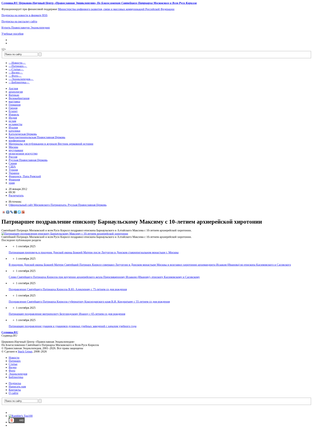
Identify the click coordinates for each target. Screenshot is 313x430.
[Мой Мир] (15, 212)
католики (14, 130)
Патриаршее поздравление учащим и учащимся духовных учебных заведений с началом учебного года (72, 326)
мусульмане (16, 150)
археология (16, 91)
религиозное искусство (23, 153)
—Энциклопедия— (21, 79)
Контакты (15, 389)
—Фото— (15, 75)
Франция (14, 179)
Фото (12, 370)
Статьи (13, 364)
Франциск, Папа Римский (25, 176)
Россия (13, 156)
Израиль (14, 114)
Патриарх (15, 360)
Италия (13, 127)
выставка (14, 101)
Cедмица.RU (9, 332)
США (12, 166)
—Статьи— (16, 69)
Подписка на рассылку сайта (19, 21)
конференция (17, 140)
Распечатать (16, 195)
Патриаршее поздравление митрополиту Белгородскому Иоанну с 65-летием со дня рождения (67, 313)
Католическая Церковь (23, 134)
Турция (13, 169)
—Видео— (15, 72)
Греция (13, 108)
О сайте (13, 393)
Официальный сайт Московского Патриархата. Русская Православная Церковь (58, 204)
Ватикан (14, 95)
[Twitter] (19, 212)
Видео (12, 367)
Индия (13, 117)
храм (12, 182)
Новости (14, 357)
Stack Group (25, 351)
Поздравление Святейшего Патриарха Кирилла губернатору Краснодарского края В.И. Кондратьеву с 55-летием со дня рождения (89, 301)
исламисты (15, 124)
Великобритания (19, 98)
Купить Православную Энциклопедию (25, 27)
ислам (12, 121)
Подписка (15, 383)
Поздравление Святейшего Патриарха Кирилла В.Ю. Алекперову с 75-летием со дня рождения (68, 289)
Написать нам (17, 386)
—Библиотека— (19, 82)
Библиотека (16, 377)
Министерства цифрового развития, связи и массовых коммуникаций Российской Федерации (116, 9)
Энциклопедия (18, 373)
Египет (13, 111)
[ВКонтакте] (8, 212)
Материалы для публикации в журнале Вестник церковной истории (51, 143)
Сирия (13, 163)
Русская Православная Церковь (28, 160)
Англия (13, 88)
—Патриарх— (17, 66)
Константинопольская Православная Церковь (37, 137)
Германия (14, 104)
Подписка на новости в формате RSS (24, 15)
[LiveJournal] (12, 212)
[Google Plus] (23, 212)
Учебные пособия (12, 33)
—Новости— (17, 62)
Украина (14, 173)
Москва (13, 147)
